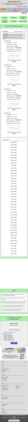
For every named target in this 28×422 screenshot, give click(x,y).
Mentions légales (4, 370)
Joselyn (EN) (13, 222)
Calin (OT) (13, 209)
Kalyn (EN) (13, 245)
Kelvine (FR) (13, 162)
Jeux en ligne (4, 405)
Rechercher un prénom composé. (14, 329)
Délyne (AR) (14, 248)
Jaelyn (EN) (13, 204)
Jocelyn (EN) (13, 227)
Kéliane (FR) (13, 149)
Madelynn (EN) (13, 232)
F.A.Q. (3, 367)
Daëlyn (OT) (14, 193)
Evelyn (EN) (14, 253)
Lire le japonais (4, 386)
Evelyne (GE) (13, 243)
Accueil (3, 364)
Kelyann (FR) (13, 178)
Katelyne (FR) (13, 144)
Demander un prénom (23, 18)
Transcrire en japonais (5, 389)
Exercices (17, 388)
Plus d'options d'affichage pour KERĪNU (14, 61)
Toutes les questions (5, 397)
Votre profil (3, 371)
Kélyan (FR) (13, 170)
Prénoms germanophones (9, 337)
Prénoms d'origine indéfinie (9, 340)
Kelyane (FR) (13, 175)
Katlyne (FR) (13, 147)
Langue (9, 10)
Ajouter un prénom (4, 378)
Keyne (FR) (13, 191)
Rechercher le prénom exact (9, 332)
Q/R (2, 394)
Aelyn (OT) (13, 199)
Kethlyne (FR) (13, 188)
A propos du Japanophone (5, 368)
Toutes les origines (7, 334)
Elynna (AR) (14, 196)
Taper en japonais (18, 386)
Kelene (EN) (14, 201)
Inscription (19, 6)
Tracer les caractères (5, 388)
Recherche (13, 17)
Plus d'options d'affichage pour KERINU (14, 109)
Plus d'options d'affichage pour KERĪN (14, 133)
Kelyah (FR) (13, 168)
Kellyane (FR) (13, 157)
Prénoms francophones (8, 335)
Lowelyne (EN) (13, 214)
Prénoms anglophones (8, 336)
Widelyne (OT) (13, 240)
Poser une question (4, 398)
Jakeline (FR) (13, 142)
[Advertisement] (14, 273)
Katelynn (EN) (13, 212)
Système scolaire (4, 412)
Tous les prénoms (23, 21)
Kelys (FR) (13, 183)
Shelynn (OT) (13, 206)
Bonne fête (13, 21)
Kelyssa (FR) (13, 186)
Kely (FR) (13, 165)
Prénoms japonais (4, 21)
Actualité (3, 10)
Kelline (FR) (13, 155)
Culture (3, 408)
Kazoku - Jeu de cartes (5, 404)
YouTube (15, 10)
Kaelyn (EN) (14, 217)
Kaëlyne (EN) (13, 219)
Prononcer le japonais (5, 385)
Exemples (17, 385)
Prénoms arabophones (8, 338)
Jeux (20, 10)
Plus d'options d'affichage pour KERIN (14, 85)
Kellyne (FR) (13, 160)
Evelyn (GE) (14, 237)
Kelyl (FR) (13, 180)
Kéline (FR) (13, 152)
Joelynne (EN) (13, 224)
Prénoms (4, 17)
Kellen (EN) (14, 250)
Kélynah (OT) (13, 235)
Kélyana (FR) (13, 173)
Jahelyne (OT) (13, 230)
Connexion (24, 6)
